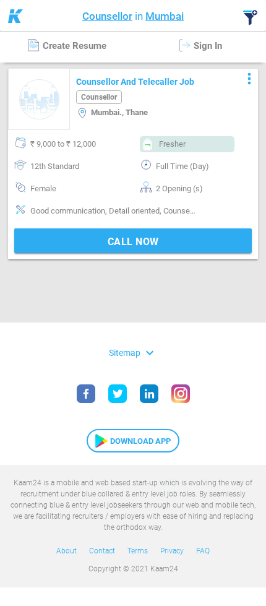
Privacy (172, 551)
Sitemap (133, 352)
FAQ (203, 551)
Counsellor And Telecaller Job (135, 82)
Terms (137, 551)
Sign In (206, 45)
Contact (102, 551)
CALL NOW (133, 242)
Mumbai (164, 16)
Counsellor (107, 16)
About (66, 551)
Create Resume (73, 45)
